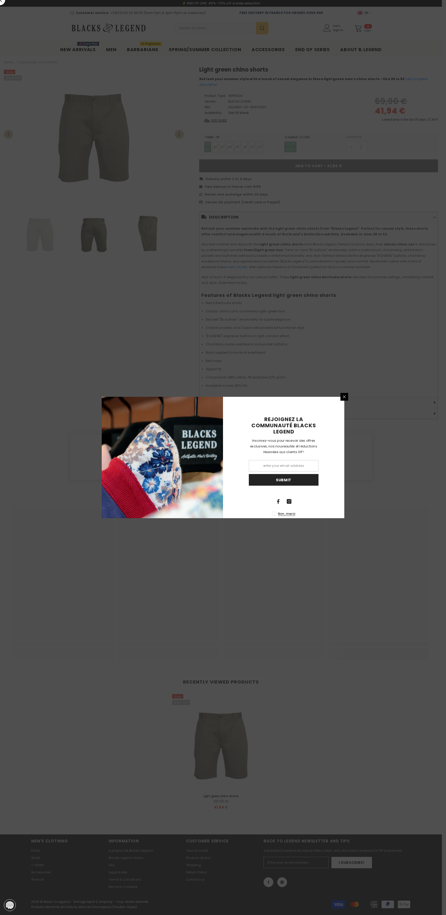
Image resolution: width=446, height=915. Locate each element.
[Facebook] (278, 501)
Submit (283, 480)
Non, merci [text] (286, 513)
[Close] (344, 397)
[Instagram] (289, 501)
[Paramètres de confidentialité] (10, 905)
